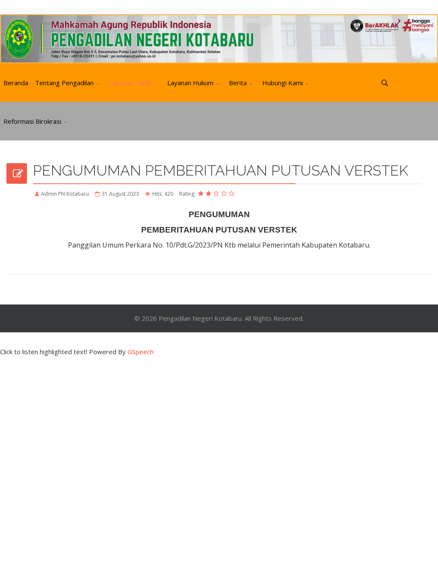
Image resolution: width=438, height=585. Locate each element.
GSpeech (140, 351)
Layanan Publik (130, 82)
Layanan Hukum (190, 82)
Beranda (15, 82)
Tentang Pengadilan (64, 82)
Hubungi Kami (282, 82)
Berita (238, 82)
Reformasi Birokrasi (32, 121)
